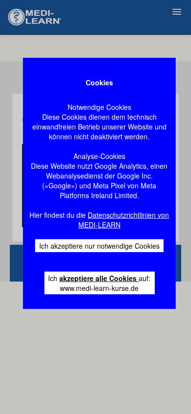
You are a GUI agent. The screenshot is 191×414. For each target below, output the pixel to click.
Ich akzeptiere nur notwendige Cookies (99, 246)
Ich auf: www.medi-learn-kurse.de (99, 283)
